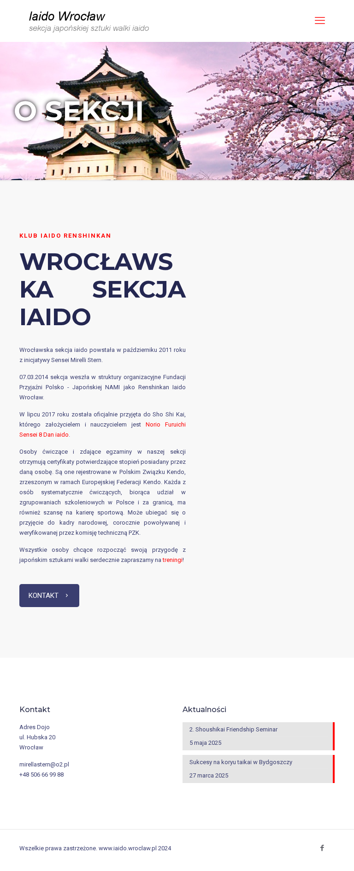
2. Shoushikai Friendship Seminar (233, 729)
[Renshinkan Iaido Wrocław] (90, 20)
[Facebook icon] (322, 848)
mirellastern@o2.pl (44, 764)
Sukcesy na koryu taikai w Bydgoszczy (240, 762)
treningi (173, 559)
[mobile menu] (320, 21)
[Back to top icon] (316, 857)
